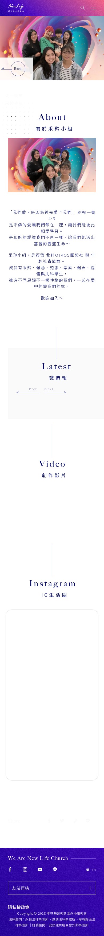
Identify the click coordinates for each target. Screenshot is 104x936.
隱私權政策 (18, 907)
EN (94, 869)
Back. (18, 69)
